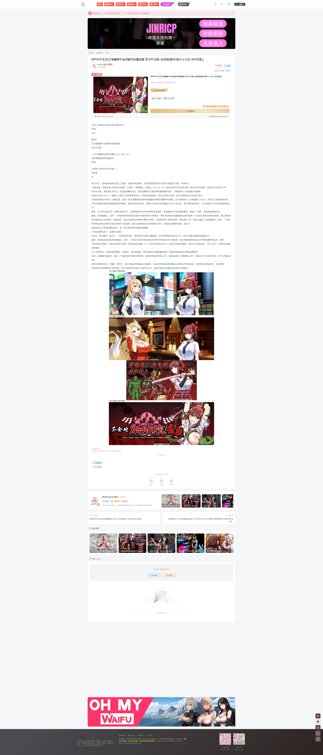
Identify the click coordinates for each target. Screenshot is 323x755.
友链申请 (122, 735)
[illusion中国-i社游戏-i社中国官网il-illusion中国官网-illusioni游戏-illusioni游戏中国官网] (83, 736)
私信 (228, 65)
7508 (107, 501)
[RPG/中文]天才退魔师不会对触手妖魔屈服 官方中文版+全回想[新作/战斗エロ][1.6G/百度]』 (148, 59)
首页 (92, 52)
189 (118, 501)
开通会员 (241, 4)
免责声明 (131, 735)
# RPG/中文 (97, 467)
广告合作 (140, 735)
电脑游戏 (99, 52)
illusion (100, 64)
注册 (170, 575)
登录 (155, 575)
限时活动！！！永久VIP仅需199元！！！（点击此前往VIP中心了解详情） (121, 13)
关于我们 (149, 735)
